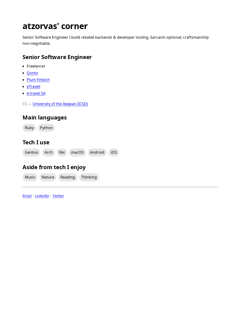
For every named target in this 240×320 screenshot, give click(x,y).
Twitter (58, 195)
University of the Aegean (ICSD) (60, 103)
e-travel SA (36, 93)
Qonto (32, 72)
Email (27, 195)
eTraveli (33, 86)
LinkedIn (42, 195)
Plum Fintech (38, 79)
